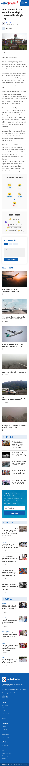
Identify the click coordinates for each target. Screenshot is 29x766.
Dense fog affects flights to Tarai (14, 372)
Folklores (4, 729)
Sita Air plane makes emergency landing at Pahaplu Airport (13, 398)
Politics (4, 708)
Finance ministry (12, 230)
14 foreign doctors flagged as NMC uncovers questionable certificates (10, 546)
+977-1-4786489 (21, 689)
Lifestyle (4, 716)
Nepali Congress (11, 222)
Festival (4, 726)
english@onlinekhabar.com (13, 693)
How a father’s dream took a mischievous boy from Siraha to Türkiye (9, 634)
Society (4, 710)
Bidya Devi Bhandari (15, 225)
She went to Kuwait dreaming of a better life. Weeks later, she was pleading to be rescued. (10, 559)
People (4, 758)
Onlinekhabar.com (10, 686)
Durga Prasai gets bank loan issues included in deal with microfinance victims (9, 607)
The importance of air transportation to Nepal (10, 290)
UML (21, 230)
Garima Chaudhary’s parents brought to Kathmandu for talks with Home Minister (18, 473)
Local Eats (4, 732)
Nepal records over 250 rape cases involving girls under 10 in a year (10, 660)
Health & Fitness (6, 753)
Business (4, 718)
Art (3, 748)
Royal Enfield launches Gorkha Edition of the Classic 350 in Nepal (19, 482)
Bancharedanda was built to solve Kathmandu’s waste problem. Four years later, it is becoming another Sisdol (10, 532)
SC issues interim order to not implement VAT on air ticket (12, 345)
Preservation (5, 734)
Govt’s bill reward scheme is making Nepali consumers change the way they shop (10, 648)
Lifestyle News (6, 745)
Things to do (5, 737)
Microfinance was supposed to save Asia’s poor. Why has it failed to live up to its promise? (10, 573)
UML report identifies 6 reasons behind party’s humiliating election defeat (9, 621)
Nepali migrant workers (15, 227)
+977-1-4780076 (11, 689)
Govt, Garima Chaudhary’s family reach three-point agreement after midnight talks (18, 444)
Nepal (21, 222)
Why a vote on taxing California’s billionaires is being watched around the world (10, 587)
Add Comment (11, 259)
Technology (5, 756)
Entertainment (6, 713)
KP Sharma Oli (15, 219)
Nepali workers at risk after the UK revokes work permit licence (19, 463)
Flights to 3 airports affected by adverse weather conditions (13, 318)
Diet (3, 750)
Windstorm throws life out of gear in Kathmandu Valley (14, 426)
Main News (5, 705)
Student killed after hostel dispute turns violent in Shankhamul (19, 454)
